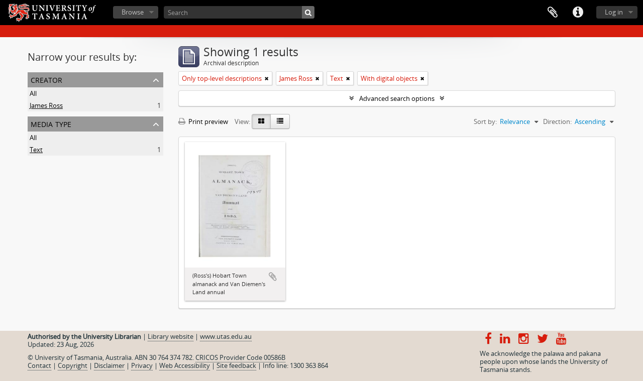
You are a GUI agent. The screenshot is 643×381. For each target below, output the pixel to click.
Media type (51, 123)
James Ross (46, 105)
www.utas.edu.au (226, 336)
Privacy (142, 365)
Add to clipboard (273, 277)
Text (36, 149)
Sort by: (485, 121)
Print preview (207, 121)
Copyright (72, 365)
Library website (170, 336)
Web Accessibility (184, 365)
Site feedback (236, 365)
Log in (614, 12)
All (33, 93)
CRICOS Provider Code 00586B (240, 357)
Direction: (557, 121)
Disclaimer (109, 365)
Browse (133, 12)
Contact (39, 365)
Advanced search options (397, 98)
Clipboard (552, 12)
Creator (46, 79)
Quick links (577, 12)
